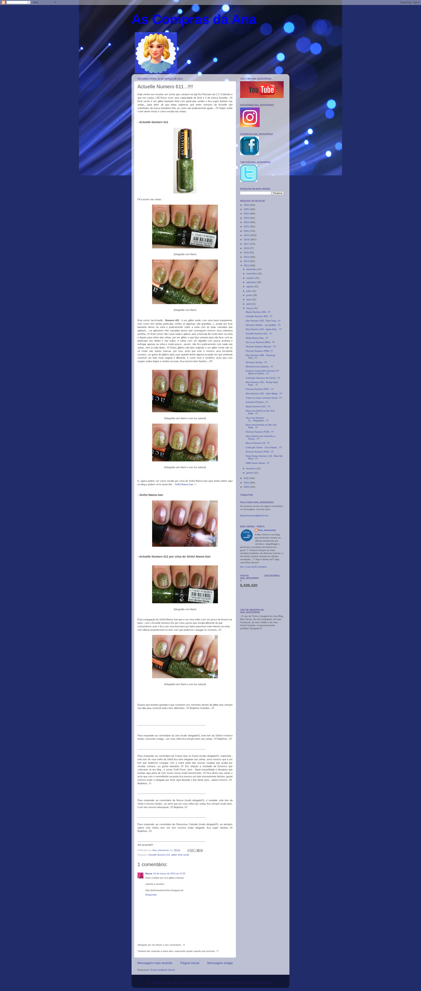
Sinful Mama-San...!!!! (257, 338)
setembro (251, 282)
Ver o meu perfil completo (253, 567)
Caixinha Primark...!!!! (257, 402)
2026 (247, 205)
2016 (247, 248)
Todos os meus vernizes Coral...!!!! (264, 398)
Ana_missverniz (267, 530)
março (250, 308)
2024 (247, 213)
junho (249, 295)
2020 (247, 231)
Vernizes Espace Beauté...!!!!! (261, 346)
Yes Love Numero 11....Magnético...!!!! (257, 419)
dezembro (252, 269)
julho (249, 291)
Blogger (269, 982)
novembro (252, 273)
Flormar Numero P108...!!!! (260, 432)
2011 (246, 478)
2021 (247, 226)
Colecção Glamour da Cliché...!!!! (263, 378)
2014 (247, 257)
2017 (247, 244)
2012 (247, 265)
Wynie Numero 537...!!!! (258, 406)
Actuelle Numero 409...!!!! (259, 316)
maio (249, 299)
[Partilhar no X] (195, 850)
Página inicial (189, 963)
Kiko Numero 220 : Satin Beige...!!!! (264, 393)
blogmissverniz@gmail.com (254, 515)
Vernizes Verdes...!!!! (256, 362)
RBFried (239, 982)
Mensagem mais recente (154, 963)
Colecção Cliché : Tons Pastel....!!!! (264, 447)
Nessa (148, 873)
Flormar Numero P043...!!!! (260, 452)
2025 (247, 209)
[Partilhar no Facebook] (198, 850)
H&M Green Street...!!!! (258, 463)
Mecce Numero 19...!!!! (258, 443)
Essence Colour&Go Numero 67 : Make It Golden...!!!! (263, 372)
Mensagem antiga (220, 963)
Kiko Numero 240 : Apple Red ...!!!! (264, 329)
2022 (247, 222)
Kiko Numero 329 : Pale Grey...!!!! (263, 321)
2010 (247, 482)
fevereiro (251, 468)
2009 (247, 487)
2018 (247, 239)
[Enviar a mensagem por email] (189, 850)
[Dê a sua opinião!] (192, 850)
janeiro (250, 473)
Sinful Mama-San (184, 484)
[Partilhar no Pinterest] (201, 850)
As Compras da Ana (194, 19)
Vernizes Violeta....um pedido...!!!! (263, 325)
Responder (151, 895)
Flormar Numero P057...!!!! (260, 389)
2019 (247, 235)
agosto (250, 286)
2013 (247, 261)
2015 (247, 252)
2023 (247, 218)
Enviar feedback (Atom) (162, 970)
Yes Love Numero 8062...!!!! (260, 342)
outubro (250, 278)
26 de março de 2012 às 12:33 (169, 873)
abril (248, 304)
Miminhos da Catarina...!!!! (259, 366)
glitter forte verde (180, 855)
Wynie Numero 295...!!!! (258, 312)
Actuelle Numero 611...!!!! (259, 333)
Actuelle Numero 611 (159, 855)
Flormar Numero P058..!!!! (259, 351)
